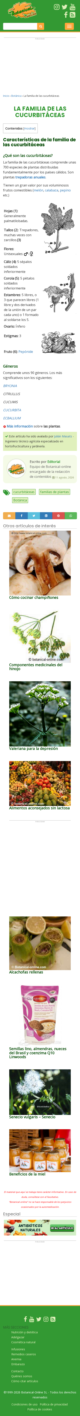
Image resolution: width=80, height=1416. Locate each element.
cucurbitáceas (23, 492)
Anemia (16, 1359)
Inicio (6, 96)
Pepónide (25, 351)
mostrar (29, 128)
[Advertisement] (40, 68)
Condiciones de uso (24, 1404)
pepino (65, 190)
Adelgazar (17, 1337)
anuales (39, 177)
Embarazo (18, 1364)
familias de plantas (54, 492)
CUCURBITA (12, 410)
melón (38, 190)
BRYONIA (10, 386)
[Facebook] (25, 1320)
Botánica (16, 96)
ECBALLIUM (12, 418)
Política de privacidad (54, 1404)
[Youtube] (31, 1320)
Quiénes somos (21, 1376)
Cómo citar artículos (24, 1381)
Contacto (17, 1371)
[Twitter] (38, 1320)
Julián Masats (63, 436)
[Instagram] (45, 1320)
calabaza (51, 190)
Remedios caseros (23, 1354)
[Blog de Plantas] (52, 1320)
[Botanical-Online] (22, 10)
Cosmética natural (23, 1342)
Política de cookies (39, 1409)
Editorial (53, 461)
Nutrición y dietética (24, 1332)
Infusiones (18, 1349)
